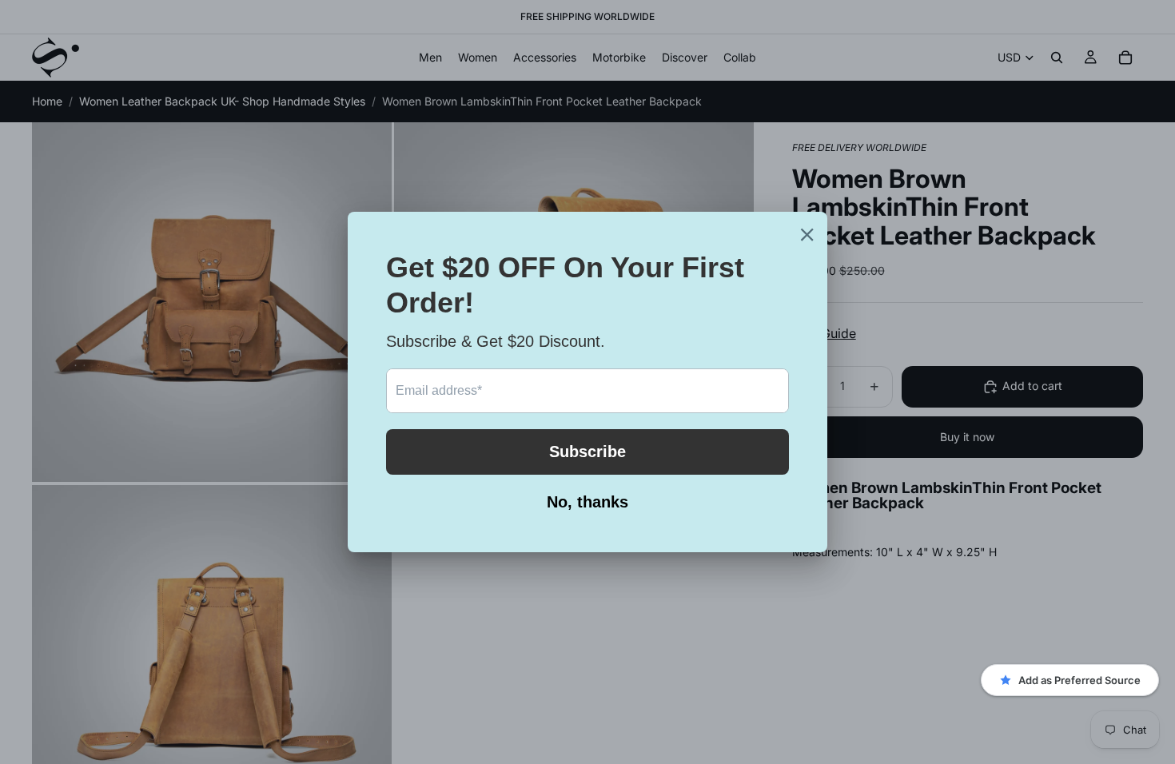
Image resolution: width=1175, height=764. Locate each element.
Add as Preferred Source (1079, 680)
